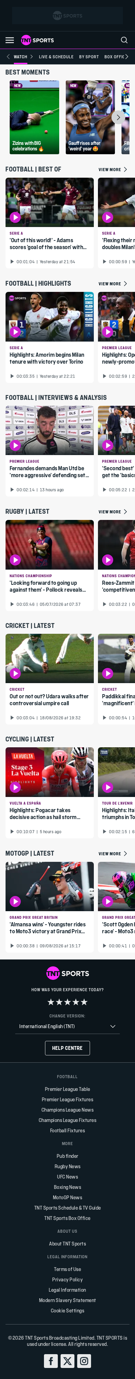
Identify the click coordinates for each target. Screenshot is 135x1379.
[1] (51, 1002)
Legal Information (67, 1290)
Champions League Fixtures (68, 1120)
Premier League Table (67, 1089)
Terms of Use (67, 1269)
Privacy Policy (67, 1279)
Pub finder (68, 1156)
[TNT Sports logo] (37, 40)
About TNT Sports (67, 1244)
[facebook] (51, 1361)
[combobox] (67, 1026)
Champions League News (68, 1110)
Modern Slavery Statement (67, 1300)
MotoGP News (67, 1197)
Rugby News (68, 1166)
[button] (10, 40)
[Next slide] (126, 56)
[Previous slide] (8, 56)
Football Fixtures (67, 1130)
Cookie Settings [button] (67, 1310)
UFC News (67, 1177)
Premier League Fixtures (67, 1099)
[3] (67, 1002)
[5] (84, 1002)
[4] (76, 1002)
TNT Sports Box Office (67, 1218)
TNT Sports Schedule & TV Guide (67, 1208)
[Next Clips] (118, 117)
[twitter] (67, 1361)
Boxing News (67, 1187)
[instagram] (84, 1361)
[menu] (124, 40)
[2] (59, 1002)
